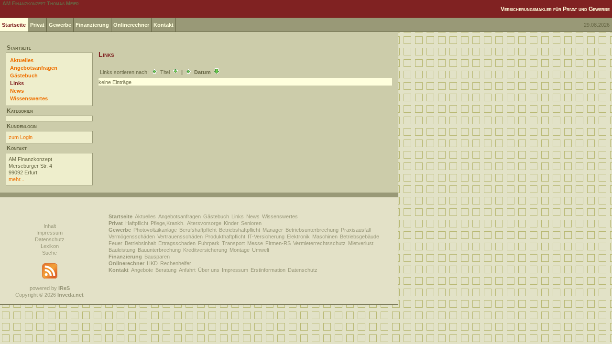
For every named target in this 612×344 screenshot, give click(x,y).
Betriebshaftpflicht (239, 230)
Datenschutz (50, 239)
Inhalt (50, 226)
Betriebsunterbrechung (312, 230)
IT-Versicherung (266, 236)
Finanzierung (92, 25)
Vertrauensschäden (180, 236)
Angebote (142, 270)
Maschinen (325, 236)
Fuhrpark (208, 243)
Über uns (208, 270)
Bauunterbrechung (159, 250)
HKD (152, 263)
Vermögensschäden (132, 236)
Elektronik (298, 236)
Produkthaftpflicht (225, 236)
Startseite (14, 25)
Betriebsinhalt (140, 243)
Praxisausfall (356, 230)
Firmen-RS (278, 243)
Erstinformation (268, 270)
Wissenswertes (29, 98)
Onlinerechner (131, 25)
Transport (233, 243)
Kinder (231, 223)
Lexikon (50, 246)
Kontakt (163, 25)
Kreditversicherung (205, 250)
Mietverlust (360, 243)
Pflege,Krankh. (168, 223)
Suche (49, 253)
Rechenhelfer (175, 263)
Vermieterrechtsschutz (319, 243)
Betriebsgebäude (359, 236)
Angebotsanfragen (33, 68)
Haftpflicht (136, 223)
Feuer (115, 243)
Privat (37, 25)
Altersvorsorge (204, 223)
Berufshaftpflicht (198, 230)
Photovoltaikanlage (155, 230)
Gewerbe (60, 25)
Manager (272, 230)
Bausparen (157, 256)
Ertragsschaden (177, 243)
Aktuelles (21, 60)
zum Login (21, 137)
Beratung (165, 270)
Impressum (49, 233)
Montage (240, 250)
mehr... (16, 179)
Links (17, 83)
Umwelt (260, 250)
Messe (255, 243)
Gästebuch (24, 75)
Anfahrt (187, 270)
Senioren (251, 223)
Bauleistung (122, 250)
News (17, 91)
